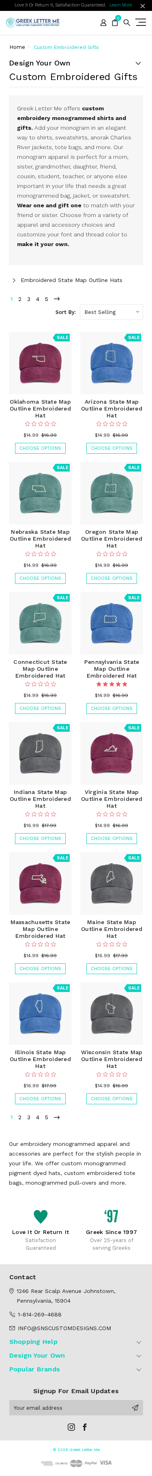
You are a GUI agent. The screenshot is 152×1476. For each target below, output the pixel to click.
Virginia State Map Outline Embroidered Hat (111, 799)
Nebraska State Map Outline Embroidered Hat (40, 538)
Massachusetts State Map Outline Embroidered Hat (41, 929)
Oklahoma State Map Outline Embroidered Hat (40, 408)
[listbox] (111, 312)
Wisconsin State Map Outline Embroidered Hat (112, 1059)
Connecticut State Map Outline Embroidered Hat (40, 669)
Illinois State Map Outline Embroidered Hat (40, 1059)
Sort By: (66, 312)
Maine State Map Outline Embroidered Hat (111, 929)
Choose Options (40, 448)
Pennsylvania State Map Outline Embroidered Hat (111, 669)
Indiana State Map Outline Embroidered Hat (40, 799)
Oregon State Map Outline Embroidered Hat (111, 538)
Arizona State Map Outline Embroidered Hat (111, 408)
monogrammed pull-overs (61, 1182)
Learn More (120, 5)
